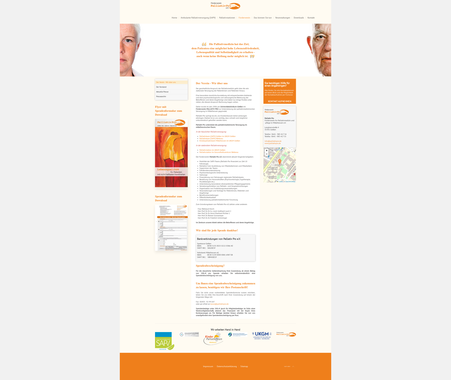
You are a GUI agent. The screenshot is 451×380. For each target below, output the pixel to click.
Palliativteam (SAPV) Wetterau (211, 138)
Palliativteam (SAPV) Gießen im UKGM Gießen (217, 136)
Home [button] (174, 17)
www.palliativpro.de (273, 143)
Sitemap (244, 366)
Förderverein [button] (244, 17)
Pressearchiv (161, 96)
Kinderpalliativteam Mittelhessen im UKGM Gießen (219, 141)
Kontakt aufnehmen (279, 101)
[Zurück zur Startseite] (225, 5)
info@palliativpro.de (273, 141)
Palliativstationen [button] (227, 17)
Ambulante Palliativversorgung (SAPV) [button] (198, 17)
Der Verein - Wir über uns (166, 82)
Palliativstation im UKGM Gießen (212, 150)
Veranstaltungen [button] (282, 17)
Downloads (299, 17)
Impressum (208, 366)
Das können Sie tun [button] (263, 17)
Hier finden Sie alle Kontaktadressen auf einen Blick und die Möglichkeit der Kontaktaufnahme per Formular (279, 92)
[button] (279, 162)
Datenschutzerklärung (227, 366)
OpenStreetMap (290, 181)
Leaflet (280, 181)
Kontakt (311, 17)
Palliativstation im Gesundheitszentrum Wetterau (218, 152)
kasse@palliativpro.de (219, 304)
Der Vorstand (161, 87)
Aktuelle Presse (162, 92)
